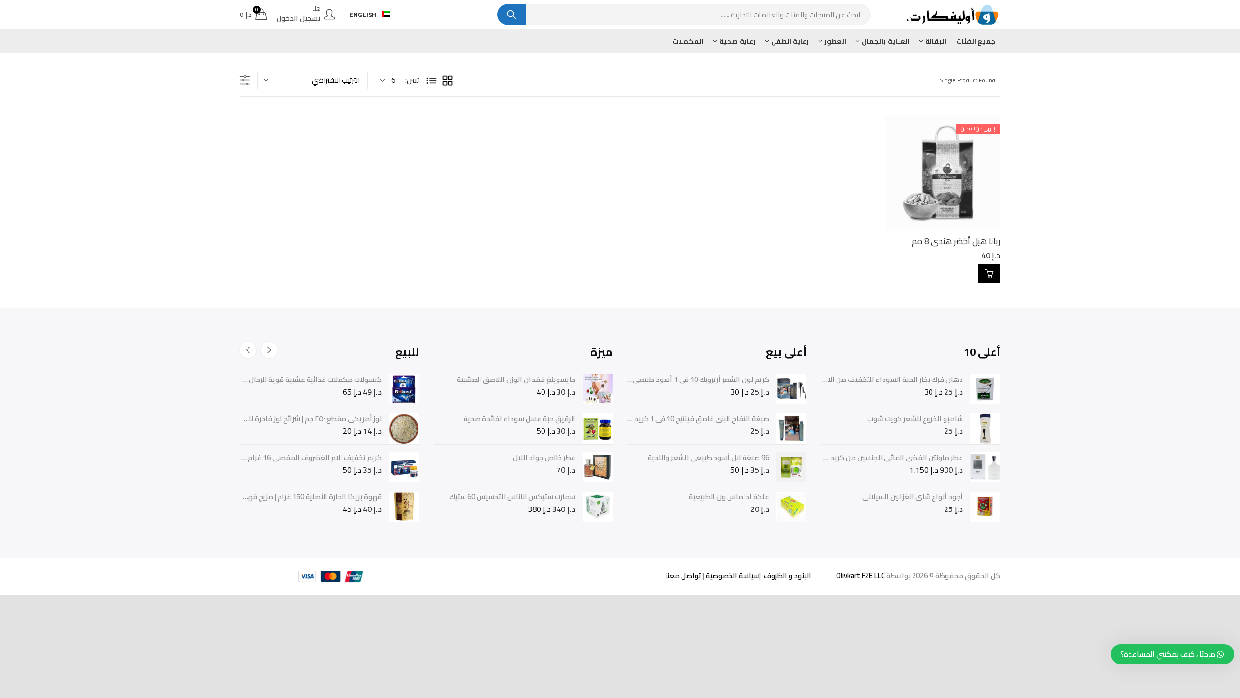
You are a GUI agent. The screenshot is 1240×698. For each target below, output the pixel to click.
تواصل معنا (683, 576)
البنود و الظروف (787, 576)
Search (511, 14)
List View (431, 80)
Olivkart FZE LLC (860, 576)
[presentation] (269, 350)
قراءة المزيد (989, 273)
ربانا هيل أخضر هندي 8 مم (956, 241)
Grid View (447, 80)
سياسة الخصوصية (732, 576)
